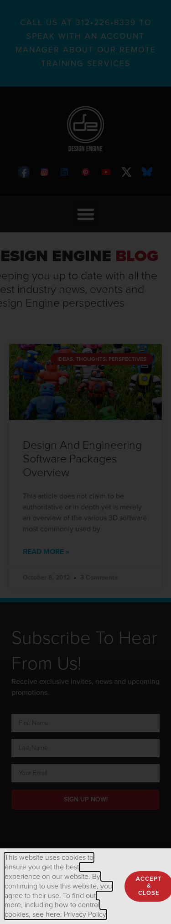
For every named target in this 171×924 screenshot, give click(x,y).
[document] (85, 462)
